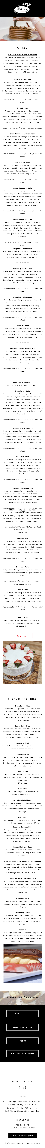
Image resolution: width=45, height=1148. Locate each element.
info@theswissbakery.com (22, 1128)
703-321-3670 (22, 1125)
